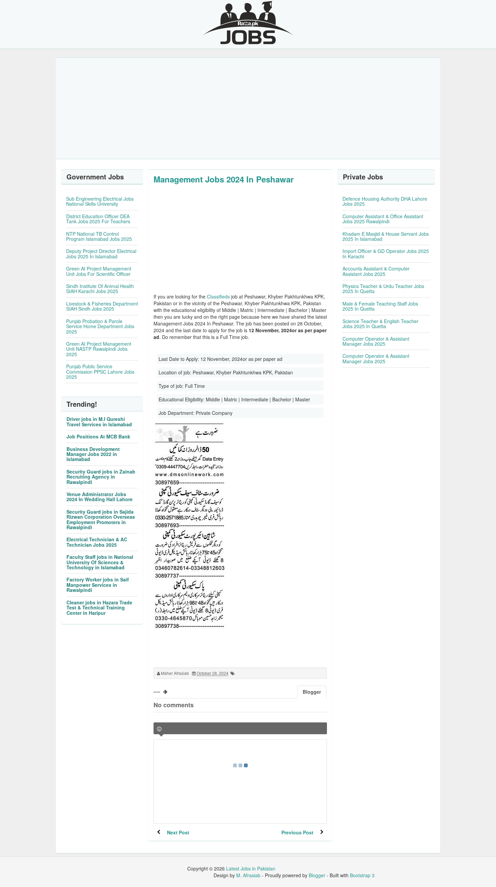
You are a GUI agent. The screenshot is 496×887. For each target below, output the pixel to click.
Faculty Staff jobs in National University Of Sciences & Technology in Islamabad (99, 562)
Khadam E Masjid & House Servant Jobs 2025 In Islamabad (385, 236)
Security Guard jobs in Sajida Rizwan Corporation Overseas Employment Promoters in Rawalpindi (100, 519)
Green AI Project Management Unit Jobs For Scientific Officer (98, 271)
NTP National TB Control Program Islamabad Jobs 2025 (99, 236)
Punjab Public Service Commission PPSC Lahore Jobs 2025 (100, 371)
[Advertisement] (248, 108)
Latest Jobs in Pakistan (250, 868)
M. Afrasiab (248, 875)
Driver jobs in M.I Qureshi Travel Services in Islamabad (99, 421)
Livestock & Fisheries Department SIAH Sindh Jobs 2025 (102, 306)
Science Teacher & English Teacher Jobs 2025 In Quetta (380, 324)
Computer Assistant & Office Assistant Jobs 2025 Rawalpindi (382, 219)
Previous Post (297, 832)
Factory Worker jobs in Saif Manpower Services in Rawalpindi (97, 584)
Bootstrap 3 (362, 875)
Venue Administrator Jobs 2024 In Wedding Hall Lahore (99, 497)
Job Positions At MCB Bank (98, 436)
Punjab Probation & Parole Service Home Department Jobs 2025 (100, 326)
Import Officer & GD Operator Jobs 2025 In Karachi (385, 253)
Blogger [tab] (312, 691)
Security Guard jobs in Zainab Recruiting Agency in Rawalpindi (100, 476)
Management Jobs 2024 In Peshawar (224, 179)
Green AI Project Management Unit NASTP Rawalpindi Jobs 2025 (98, 348)
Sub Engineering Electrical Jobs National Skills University (100, 201)
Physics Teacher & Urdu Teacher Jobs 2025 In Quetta (383, 288)
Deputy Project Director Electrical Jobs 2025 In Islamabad (101, 253)
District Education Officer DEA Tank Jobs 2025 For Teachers (98, 219)
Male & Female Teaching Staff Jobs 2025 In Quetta (380, 306)
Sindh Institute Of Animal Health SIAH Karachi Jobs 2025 (100, 288)
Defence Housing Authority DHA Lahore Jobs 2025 (384, 201)
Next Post (178, 832)
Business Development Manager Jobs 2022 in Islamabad (93, 454)
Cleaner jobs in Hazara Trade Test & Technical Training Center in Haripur (99, 607)
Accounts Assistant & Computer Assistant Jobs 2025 (376, 271)
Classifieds (218, 296)
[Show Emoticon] (159, 729)
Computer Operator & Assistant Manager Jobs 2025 (375, 341)
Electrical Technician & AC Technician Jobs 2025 (96, 542)
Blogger (317, 875)
